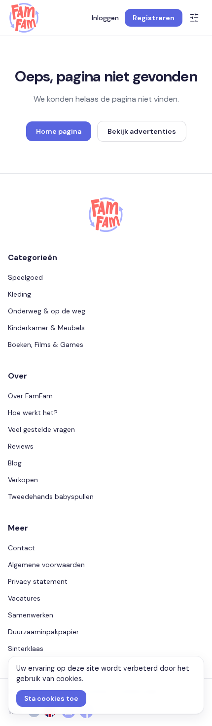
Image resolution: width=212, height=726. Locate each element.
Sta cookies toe (51, 698)
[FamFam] (24, 18)
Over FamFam (30, 395)
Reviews (21, 446)
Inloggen (105, 17)
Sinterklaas (25, 648)
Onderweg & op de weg (46, 310)
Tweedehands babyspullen (51, 496)
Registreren (154, 17)
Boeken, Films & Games (45, 344)
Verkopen (23, 479)
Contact (21, 547)
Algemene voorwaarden (46, 564)
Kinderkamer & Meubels (46, 327)
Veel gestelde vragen (41, 429)
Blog (15, 463)
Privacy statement (38, 581)
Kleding (19, 294)
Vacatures (24, 598)
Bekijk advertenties (141, 131)
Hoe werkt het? (33, 412)
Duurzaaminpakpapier (43, 631)
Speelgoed (25, 277)
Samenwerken (30, 615)
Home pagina (58, 131)
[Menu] (194, 18)
